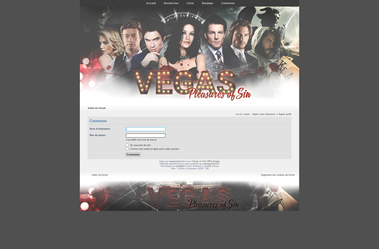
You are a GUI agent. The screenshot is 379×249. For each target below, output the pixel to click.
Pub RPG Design (211, 161)
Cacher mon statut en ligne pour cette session (154, 149)
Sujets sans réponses (263, 114)
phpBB (179, 166)
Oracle (195, 161)
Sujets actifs (285, 114)
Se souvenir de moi (139, 145)
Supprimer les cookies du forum (278, 175)
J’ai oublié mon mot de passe (141, 139)
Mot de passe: (98, 135)
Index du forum (97, 108)
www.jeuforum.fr (177, 161)
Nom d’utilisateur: (100, 128)
